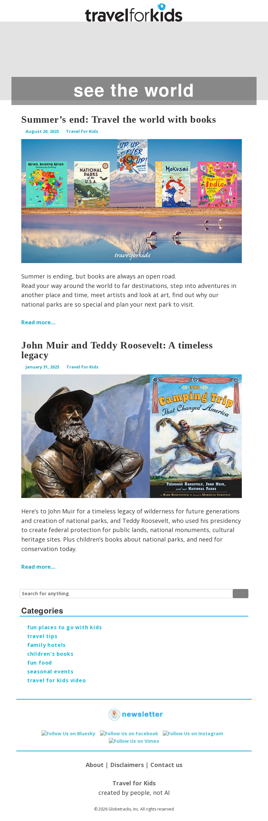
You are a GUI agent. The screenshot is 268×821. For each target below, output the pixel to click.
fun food (39, 662)
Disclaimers (127, 765)
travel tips (42, 636)
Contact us (166, 765)
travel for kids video (56, 680)
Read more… (38, 322)
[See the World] (134, 57)
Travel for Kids (82, 131)
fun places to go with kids (64, 627)
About (95, 765)
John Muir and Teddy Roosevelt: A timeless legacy (117, 350)
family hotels (46, 645)
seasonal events (50, 671)
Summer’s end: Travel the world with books (118, 119)
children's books (50, 653)
